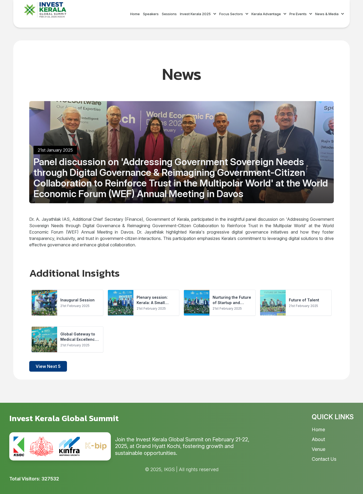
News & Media (327, 14)
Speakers (151, 14)
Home (135, 14)
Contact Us (324, 459)
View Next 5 (48, 366)
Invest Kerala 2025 (195, 14)
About (318, 439)
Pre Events (298, 14)
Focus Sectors (231, 14)
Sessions (169, 14)
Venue (318, 449)
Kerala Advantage (266, 14)
